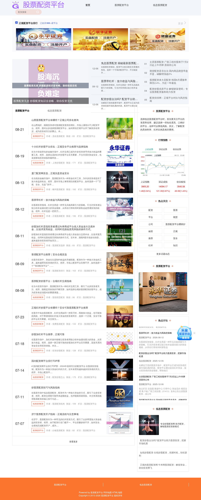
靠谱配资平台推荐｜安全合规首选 (49, 254)
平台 (150, 217)
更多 (181, 23)
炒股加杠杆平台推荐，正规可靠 (47, 334)
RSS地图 (107, 492)
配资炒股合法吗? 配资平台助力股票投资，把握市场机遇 (134, 99)
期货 (175, 217)
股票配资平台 (122, 5)
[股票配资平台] (38, 4)
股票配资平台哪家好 (175, 224)
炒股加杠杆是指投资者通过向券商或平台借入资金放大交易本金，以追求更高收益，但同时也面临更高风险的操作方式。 (63, 228)
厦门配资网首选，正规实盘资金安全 (50, 173)
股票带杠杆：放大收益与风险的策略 (122, 81)
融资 (150, 231)
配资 (150, 209)
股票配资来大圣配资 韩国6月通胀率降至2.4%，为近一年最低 (168, 81)
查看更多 (73, 441)
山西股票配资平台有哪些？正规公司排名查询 (55, 120)
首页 (87, 5)
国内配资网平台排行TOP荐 (45, 360)
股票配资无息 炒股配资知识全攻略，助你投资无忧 (42, 101)
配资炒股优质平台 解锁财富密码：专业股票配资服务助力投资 (169, 90)
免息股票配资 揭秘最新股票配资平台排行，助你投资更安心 (136, 63)
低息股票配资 (160, 5)
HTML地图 (117, 492)
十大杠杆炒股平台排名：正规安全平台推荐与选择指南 (59, 146)
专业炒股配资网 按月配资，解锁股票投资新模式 (173, 425)
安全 (175, 238)
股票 (175, 209)
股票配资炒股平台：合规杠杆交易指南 (51, 281)
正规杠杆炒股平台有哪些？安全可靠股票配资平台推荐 (59, 307)
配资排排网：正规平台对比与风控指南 (168, 99)
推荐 (150, 238)
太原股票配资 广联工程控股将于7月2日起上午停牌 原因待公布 (169, 63)
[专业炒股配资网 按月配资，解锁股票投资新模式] (149, 425)
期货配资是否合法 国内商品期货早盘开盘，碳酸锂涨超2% (169, 72)
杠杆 (150, 245)
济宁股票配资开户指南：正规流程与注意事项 (55, 414)
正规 (175, 231)
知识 (175, 245)
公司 (150, 224)
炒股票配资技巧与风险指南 (45, 387)
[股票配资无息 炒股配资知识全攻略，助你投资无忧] (50, 85)
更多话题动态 (163, 253)
